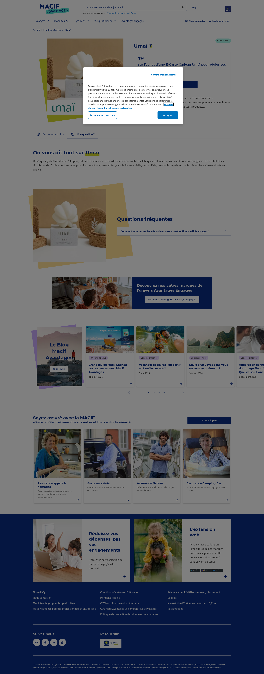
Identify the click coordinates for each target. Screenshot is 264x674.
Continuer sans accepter (163, 74)
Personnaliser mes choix (102, 115)
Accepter (167, 115)
